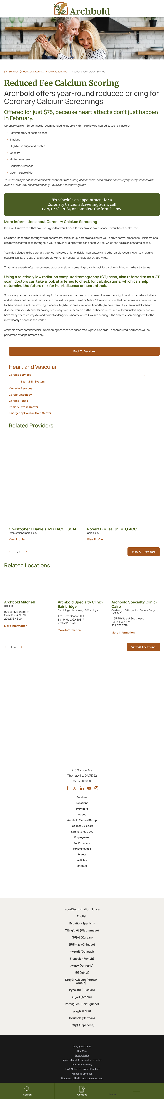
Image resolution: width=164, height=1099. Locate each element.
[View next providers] (26, 552)
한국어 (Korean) (82, 937)
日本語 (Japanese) (82, 1025)
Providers (82, 808)
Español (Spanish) (82, 923)
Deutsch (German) (82, 1018)
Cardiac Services (58, 71)
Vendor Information (82, 1073)
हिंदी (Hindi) (82, 972)
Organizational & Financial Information (82, 1060)
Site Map (82, 1051)
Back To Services (84, 351)
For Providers (82, 843)
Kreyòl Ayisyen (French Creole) (81, 981)
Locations (82, 803)
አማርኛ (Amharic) (82, 965)
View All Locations (143, 647)
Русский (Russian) (82, 990)
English (82, 916)
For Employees (82, 848)
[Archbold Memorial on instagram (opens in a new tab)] (96, 788)
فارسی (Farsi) (82, 1011)
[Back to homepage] (5, 71)
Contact (82, 866)
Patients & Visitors (82, 826)
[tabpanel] (84, 381)
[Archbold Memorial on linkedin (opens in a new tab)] (82, 788)
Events (82, 854)
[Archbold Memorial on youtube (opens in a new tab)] (89, 788)
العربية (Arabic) (82, 997)
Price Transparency (82, 1064)
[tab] (144, 375)
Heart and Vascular (33, 71)
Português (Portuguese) (82, 1004)
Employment (82, 837)
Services (13, 71)
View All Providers (143, 552)
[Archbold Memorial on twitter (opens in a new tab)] (75, 788)
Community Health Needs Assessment (82, 1078)
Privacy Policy (82, 1055)
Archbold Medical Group (82, 820)
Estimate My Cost (82, 831)
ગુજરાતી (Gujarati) (82, 951)
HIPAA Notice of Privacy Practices (82, 1069)
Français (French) (82, 958)
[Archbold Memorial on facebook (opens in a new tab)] (67, 788)
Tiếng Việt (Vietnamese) (82, 930)
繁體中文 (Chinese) (82, 944)
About (82, 814)
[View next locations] (21, 647)
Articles (82, 860)
